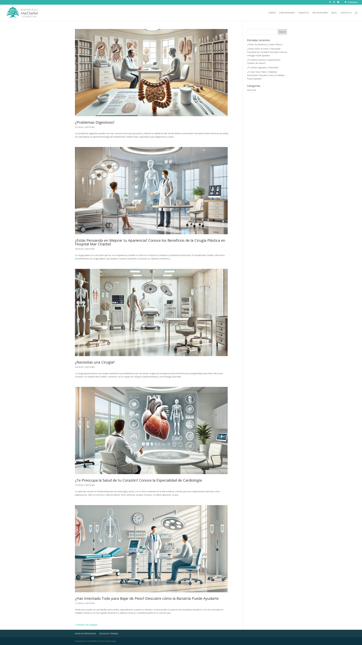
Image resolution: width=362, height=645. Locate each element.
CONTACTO (346, 13)
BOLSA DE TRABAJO (109, 633)
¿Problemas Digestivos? (94, 122)
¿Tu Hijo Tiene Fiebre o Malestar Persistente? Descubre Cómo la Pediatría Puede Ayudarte (266, 75)
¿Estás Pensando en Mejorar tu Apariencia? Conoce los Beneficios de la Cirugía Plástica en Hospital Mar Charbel (150, 242)
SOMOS (272, 13)
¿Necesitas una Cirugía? (95, 362)
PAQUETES (304, 13)
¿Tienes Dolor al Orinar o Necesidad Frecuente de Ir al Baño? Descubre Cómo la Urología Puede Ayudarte (267, 52)
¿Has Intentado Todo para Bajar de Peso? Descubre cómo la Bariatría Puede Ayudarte (147, 598)
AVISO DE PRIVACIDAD (85, 633)
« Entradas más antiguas (86, 624)
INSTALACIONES (320, 13)
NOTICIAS (90, 127)
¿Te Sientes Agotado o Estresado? (263, 67)
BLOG (334, 13)
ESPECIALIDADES (287, 13)
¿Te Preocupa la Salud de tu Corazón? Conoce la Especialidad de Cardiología (138, 480)
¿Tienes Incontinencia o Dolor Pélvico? (264, 44)
